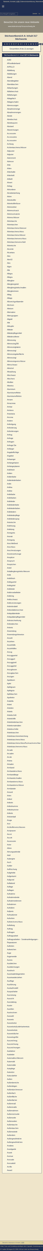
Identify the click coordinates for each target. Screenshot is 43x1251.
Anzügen (10, 677)
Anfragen (10, 442)
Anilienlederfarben (14, 480)
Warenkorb (39, 1)
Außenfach (11, 1093)
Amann (10, 400)
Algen (9, 267)
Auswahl (10, 1016)
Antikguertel (11, 582)
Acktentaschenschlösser (16, 147)
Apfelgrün (10, 690)
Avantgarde (11, 1149)
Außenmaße (12, 1107)
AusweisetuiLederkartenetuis (18, 1027)
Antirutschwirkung (14, 620)
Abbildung (11, 70)
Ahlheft (9, 179)
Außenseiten (12, 1121)
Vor (39, 13)
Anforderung (12, 428)
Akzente (10, 249)
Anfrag (9, 435)
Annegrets (11, 533)
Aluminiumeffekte (14, 393)
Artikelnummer (13, 810)
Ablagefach (11, 98)
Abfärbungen (12, 95)
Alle (8, 270)
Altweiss (10, 386)
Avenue (10, 1156)
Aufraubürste (12, 915)
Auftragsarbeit (12, 936)
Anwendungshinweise (15, 634)
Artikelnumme (12, 806)
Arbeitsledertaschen (15, 722)
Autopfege (11, 1068)
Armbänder (11, 789)
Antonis (10, 627)
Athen (9, 848)
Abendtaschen (12, 84)
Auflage (10, 887)
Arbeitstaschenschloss (16, 740)
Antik (9, 575)
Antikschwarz (12, 599)
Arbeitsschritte (12, 729)
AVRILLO (10, 67)
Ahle (9, 165)
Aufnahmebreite (13, 897)
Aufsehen (10, 918)
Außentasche (12, 1125)
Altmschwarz (12, 365)
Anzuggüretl (11, 662)
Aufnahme (11, 894)
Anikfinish (11, 470)
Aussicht (10, 998)
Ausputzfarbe (12, 991)
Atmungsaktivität (13, 852)
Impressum (12, 1242)
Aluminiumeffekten (14, 396)
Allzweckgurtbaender (15, 302)
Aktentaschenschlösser (16, 235)
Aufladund (11, 883)
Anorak (10, 536)
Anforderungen (13, 431)
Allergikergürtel (13, 284)
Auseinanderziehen (14, 977)
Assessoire (11, 841)
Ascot (9, 834)
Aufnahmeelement (14, 901)
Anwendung (11, 631)
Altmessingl (11, 351)
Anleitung (10, 529)
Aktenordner (12, 207)
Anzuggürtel (11, 666)
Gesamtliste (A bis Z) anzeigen (22, 49)
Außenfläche (12, 1097)
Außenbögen (12, 1086)
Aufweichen (11, 949)
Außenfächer (12, 1100)
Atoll (8, 855)
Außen (9, 1079)
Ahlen (9, 168)
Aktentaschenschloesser (16, 228)
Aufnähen (10, 908)
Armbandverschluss (15, 782)
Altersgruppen (12, 316)
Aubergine (11, 859)
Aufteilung (11, 925)
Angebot (10, 456)
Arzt (8, 824)
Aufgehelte (11, 873)
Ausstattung (11, 1002)
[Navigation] (3, 6)
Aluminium (11, 389)
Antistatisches (12, 624)
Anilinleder (11, 501)
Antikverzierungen (14, 603)
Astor (9, 845)
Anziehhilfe (11, 645)
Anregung (11, 540)
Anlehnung (11, 526)
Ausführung (11, 984)
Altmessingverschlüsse (16, 361)
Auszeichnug (12, 1041)
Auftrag (10, 929)
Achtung (10, 144)
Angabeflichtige (13, 452)
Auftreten (10, 946)
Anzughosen (12, 670)
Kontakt (12, 1)
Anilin (9, 484)
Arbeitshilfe (11, 719)
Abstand (10, 126)
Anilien (9, 473)
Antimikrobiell (12, 606)
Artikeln (10, 803)
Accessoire (11, 133)
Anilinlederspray (13, 519)
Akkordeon (11, 189)
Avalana (10, 1146)
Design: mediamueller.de (35, 1242)
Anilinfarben (11, 498)
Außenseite (11, 1118)
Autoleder (10, 1055)
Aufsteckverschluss (15, 922)
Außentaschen (12, 1128)
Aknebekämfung (13, 193)
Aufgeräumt (11, 876)
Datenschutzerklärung (27, 1)
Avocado (10, 1160)
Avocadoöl (11, 1163)
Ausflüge (10, 981)
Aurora (9, 960)
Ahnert (9, 182)
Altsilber (10, 382)
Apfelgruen (11, 687)
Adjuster (10, 154)
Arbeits (10, 711)
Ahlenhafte (11, 172)
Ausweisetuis (12, 1030)
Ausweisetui (11, 1023)
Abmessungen (12, 105)
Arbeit (9, 704)
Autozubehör (12, 1076)
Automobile (11, 1065)
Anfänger (10, 449)
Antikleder (11, 589)
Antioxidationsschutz (15, 610)
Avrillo (9, 1167)
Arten (9, 796)
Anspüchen (11, 564)
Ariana (9, 761)
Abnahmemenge (13, 109)
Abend (9, 77)
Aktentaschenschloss (15, 232)
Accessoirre (11, 140)
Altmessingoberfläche (15, 354)
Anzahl (9, 638)
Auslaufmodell (12, 988)
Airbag (9, 186)
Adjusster (10, 151)
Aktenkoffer (11, 200)
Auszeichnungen (13, 1048)
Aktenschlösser (13, 217)
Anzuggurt (11, 659)
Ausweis (10, 1019)
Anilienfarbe (11, 477)
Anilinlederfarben (13, 508)
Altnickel (10, 368)
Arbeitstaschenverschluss (17, 747)
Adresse (10, 161)
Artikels (10, 813)
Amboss (10, 410)
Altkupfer (10, 326)
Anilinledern (11, 512)
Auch (9, 862)
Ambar (9, 407)
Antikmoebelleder (14, 592)
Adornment (11, 158)
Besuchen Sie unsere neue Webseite (21, 24)
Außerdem (11, 1135)
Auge (9, 953)
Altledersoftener (13, 337)
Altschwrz (11, 379)
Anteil (9, 568)
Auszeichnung (12, 1044)
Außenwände (12, 1132)
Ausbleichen (12, 963)
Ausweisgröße (12, 1037)
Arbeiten (10, 708)
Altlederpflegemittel (14, 333)
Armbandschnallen (14, 778)
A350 (9, 60)
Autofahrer (11, 1051)
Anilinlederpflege (13, 515)
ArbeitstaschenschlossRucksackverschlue (23, 743)
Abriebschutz (12, 119)
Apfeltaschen (12, 694)
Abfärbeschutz (12, 91)
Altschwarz (11, 375)
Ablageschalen (13, 102)
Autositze (10, 1072)
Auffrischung (12, 869)
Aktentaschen (12, 225)
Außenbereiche (13, 1083)
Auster (9, 1005)
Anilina (9, 487)
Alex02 (9, 259)
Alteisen (10, 309)
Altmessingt (11, 358)
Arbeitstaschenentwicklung (17, 736)
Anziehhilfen (11, 648)
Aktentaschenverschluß (16, 242)
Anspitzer (10, 557)
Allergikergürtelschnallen (16, 288)
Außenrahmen (12, 1111)
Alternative (11, 312)
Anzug (9, 652)
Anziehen (10, 641)
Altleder (10, 330)
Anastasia (11, 414)
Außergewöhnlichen (14, 1142)
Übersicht (5, 1242)
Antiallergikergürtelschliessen (18, 571)
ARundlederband (13, 63)
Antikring (10, 596)
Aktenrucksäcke (13, 214)
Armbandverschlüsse (15, 785)
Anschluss (11, 547)
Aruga (9, 820)
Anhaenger (11, 459)
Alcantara (10, 252)
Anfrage (10, 438)
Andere (10, 421)
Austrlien (10, 1009)
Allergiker (10, 281)
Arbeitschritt (11, 715)
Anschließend (12, 543)
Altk (8, 323)
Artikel (9, 799)
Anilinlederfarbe (13, 505)
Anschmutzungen (14, 550)
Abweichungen (13, 130)
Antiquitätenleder (13, 613)
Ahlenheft (10, 175)
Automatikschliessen (15, 1058)
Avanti (9, 1153)
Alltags (9, 298)
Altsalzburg (11, 372)
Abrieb (9, 116)
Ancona (10, 417)
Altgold (9, 319)
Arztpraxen (11, 831)
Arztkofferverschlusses (16, 827)
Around (10, 792)
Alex (9, 256)
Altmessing (11, 340)
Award (9, 1170)
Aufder (9, 866)
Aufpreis (10, 911)
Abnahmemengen (14, 112)
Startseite (6, 1)
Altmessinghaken (14, 347)
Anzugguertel (12, 655)
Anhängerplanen (13, 466)
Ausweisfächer (13, 1034)
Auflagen (10, 890)
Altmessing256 (13, 344)
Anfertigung (11, 424)
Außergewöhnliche (14, 1139)
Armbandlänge (12, 775)
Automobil (11, 1061)
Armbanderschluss (14, 771)
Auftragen (11, 932)
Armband (10, 768)
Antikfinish (11, 578)
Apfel (9, 683)
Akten (9, 196)
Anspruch (11, 561)
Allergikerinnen (13, 291)
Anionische (11, 522)
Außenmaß (11, 1104)
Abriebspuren (12, 123)
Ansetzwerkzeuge (14, 554)
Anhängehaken (13, 463)
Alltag (9, 295)
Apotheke (10, 697)
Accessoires (12, 137)
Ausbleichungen (13, 967)
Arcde (9, 757)
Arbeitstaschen (13, 733)
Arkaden (10, 764)
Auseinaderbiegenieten (16, 974)
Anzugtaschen (12, 673)
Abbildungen (12, 74)
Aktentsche (11, 245)
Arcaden (10, 754)
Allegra (9, 274)
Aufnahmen (11, 904)
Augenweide (12, 956)
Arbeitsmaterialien (14, 726)
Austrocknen (12, 1012)
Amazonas (11, 403)
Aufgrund (10, 880)
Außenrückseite (13, 1114)
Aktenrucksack (13, 210)
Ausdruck (11, 970)
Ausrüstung (11, 995)
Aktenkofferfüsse (13, 203)
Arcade (10, 750)
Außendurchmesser (15, 1090)
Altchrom (10, 305)
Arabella (10, 701)
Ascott (9, 838)
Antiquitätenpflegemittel (16, 617)
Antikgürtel (11, 585)
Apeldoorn (11, 680)
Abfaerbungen (12, 88)
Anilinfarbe (11, 494)
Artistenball (11, 817)
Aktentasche (12, 221)
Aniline (9, 491)
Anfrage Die (11, 445)
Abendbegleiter (13, 81)
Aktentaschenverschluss (16, 238)
